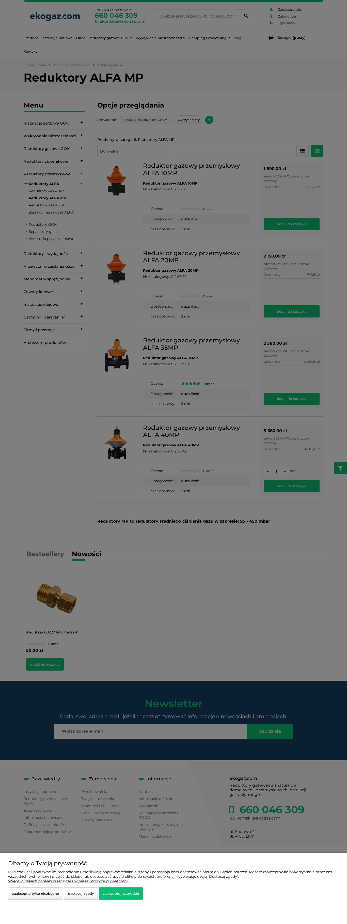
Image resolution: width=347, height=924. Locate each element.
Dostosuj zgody (81, 893)
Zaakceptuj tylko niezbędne (35, 893)
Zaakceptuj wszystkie (121, 893)
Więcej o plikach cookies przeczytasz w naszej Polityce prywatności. (68, 881)
